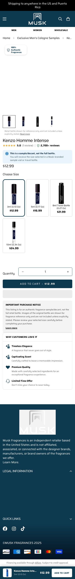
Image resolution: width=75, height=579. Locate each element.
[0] (68, 19)
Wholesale (61, 30)
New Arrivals (11, 563)
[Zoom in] (64, 105)
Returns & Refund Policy (19, 503)
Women (37, 30)
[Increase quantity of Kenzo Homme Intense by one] (68, 272)
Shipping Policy (13, 490)
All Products (11, 532)
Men (14, 30)
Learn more (11, 328)
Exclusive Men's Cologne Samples (38, 38)
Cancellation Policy (15, 496)
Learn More (10, 462)
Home (6, 38)
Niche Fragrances (14, 550)
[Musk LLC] (37, 19)
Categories (10, 544)
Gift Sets (8, 556)
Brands (7, 538)
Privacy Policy (12, 484)
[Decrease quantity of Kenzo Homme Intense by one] (23, 272)
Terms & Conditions (16, 478)
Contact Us (10, 509)
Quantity (9, 273)
